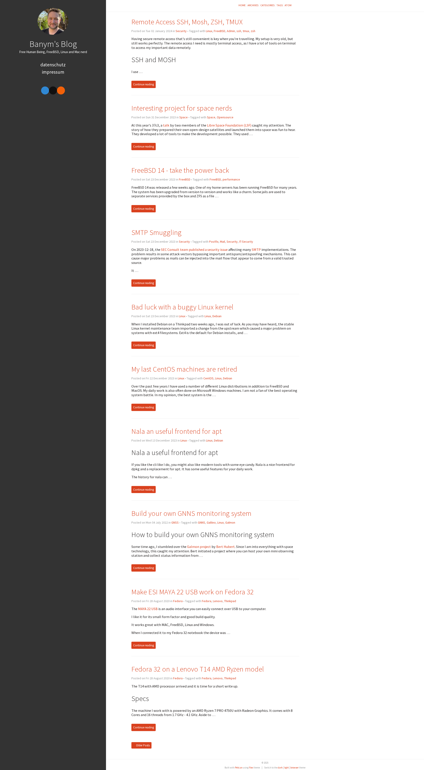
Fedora (178, 601)
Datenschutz (53, 65)
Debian (216, 316)
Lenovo (218, 601)
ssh (239, 31)
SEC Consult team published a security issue (194, 249)
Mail (222, 242)
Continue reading (143, 84)
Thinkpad (230, 601)
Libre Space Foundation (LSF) (229, 125)
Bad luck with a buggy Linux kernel (182, 306)
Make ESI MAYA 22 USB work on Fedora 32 (192, 591)
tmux (246, 31)
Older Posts (142, 745)
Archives (253, 5)
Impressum (53, 72)
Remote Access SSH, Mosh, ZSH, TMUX (187, 21)
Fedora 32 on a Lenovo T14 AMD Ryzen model (197, 669)
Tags (279, 5)
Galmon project (199, 546)
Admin (231, 31)
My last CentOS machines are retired (184, 369)
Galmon (230, 522)
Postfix (213, 242)
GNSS (175, 522)
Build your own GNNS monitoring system (191, 513)
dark (280, 767)
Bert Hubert (225, 546)
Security (181, 31)
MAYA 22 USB (148, 609)
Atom (288, 5)
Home (242, 5)
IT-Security (246, 242)
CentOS (208, 378)
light (286, 767)
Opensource (225, 117)
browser (294, 767)
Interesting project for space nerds (181, 108)
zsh (253, 31)
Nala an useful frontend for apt (176, 431)
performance (231, 179)
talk (166, 125)
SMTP (256, 249)
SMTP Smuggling (156, 232)
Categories (267, 5)
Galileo (211, 522)
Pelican (238, 767)
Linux (209, 31)
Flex (251, 767)
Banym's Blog (53, 43)
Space (183, 117)
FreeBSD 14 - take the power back (180, 170)
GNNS (201, 522)
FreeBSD (219, 31)
